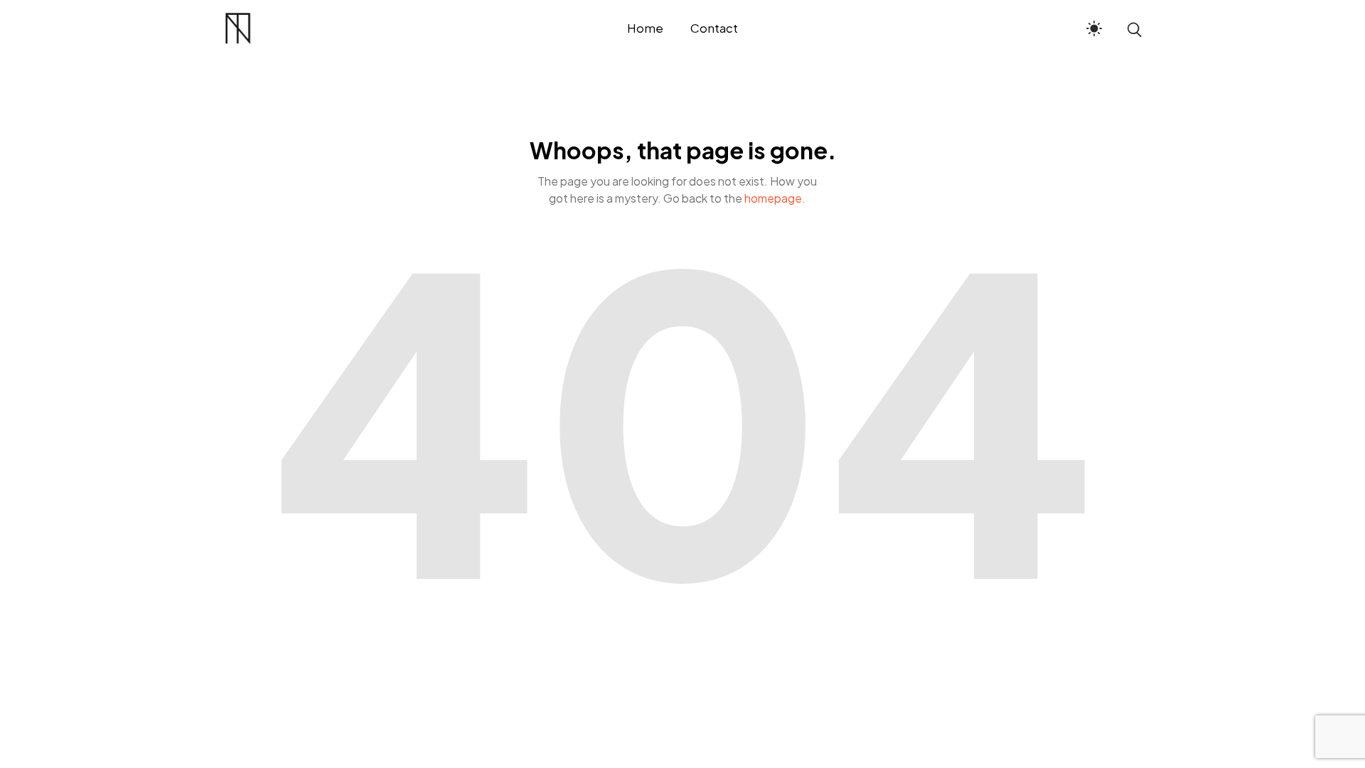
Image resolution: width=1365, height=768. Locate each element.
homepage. (774, 198)
